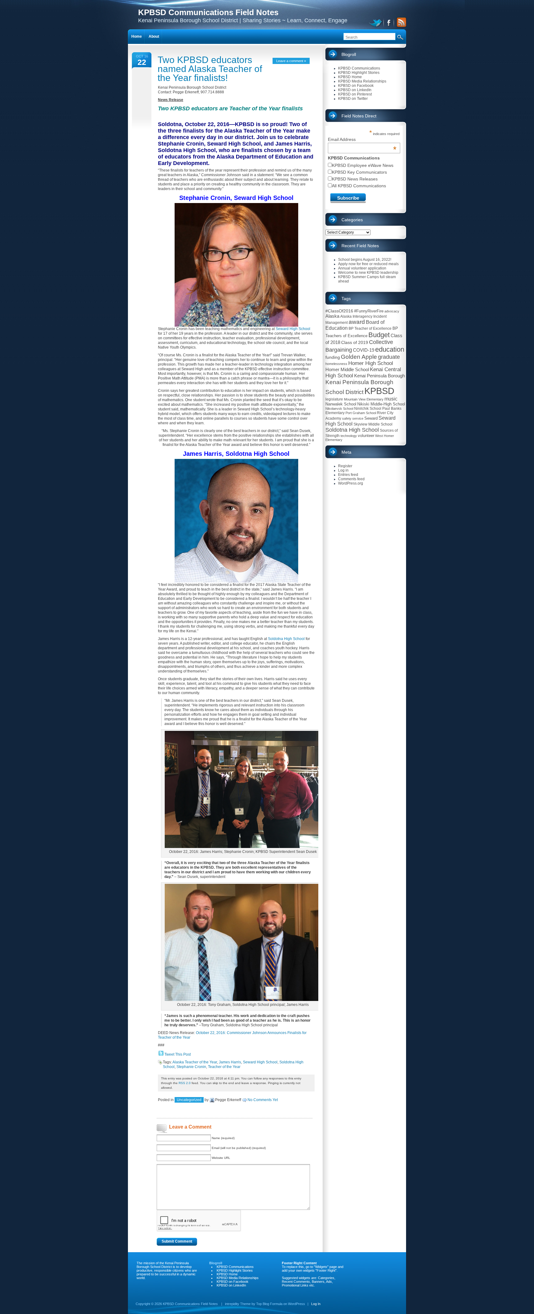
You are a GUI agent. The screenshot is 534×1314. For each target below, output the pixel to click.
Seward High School (293, 329)
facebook (389, 22)
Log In (315, 1304)
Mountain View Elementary (364, 399)
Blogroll (348, 54)
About (154, 36)
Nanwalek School (340, 404)
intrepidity (232, 1304)
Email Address (362, 139)
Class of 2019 (354, 342)
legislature (334, 399)
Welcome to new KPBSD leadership (368, 272)
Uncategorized (189, 1100)
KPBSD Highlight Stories (358, 72)
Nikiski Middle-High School (381, 404)
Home (136, 36)
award (357, 322)
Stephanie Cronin (191, 1067)
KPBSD (379, 391)
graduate (389, 357)
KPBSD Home (350, 77)
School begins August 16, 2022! (364, 259)
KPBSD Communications (359, 68)
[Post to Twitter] (160, 1054)
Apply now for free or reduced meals (368, 264)
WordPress (296, 1304)
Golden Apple (359, 357)
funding (332, 357)
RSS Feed (400, 22)
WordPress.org (350, 483)
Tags (346, 298)
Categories (352, 219)
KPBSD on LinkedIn (354, 90)
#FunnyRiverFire (369, 311)
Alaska (332, 316)
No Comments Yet (263, 1100)
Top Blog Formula (269, 1304)
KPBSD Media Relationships (362, 81)
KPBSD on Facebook (356, 85)
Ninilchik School (367, 408)
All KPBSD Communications (359, 185)
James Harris (230, 1062)
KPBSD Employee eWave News (362, 165)
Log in (343, 470)
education (389, 349)
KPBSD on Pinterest (355, 94)
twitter (376, 22)
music (390, 398)
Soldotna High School (287, 639)
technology (349, 436)
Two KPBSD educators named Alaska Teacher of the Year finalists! (210, 69)
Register (345, 466)
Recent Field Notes (360, 245)
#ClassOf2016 (339, 310)
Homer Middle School (347, 369)
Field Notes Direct (358, 115)
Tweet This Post (177, 1054)
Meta (346, 452)
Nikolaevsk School (339, 408)
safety (346, 418)
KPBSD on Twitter (353, 98)
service (357, 418)
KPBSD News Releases (355, 178)
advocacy (391, 311)
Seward (371, 418)
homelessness (336, 364)
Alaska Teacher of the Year (194, 1062)
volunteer (366, 435)
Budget (379, 335)
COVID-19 (363, 350)
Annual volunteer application (362, 268)
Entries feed (348, 475)
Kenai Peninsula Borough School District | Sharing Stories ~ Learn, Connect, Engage (242, 15)
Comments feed (351, 479)
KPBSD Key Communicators (359, 172)
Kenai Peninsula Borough (379, 375)
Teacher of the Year (224, 1067)
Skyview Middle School (373, 424)
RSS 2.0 (185, 1083)
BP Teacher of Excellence (370, 328)
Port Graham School (360, 413)
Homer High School (370, 363)
